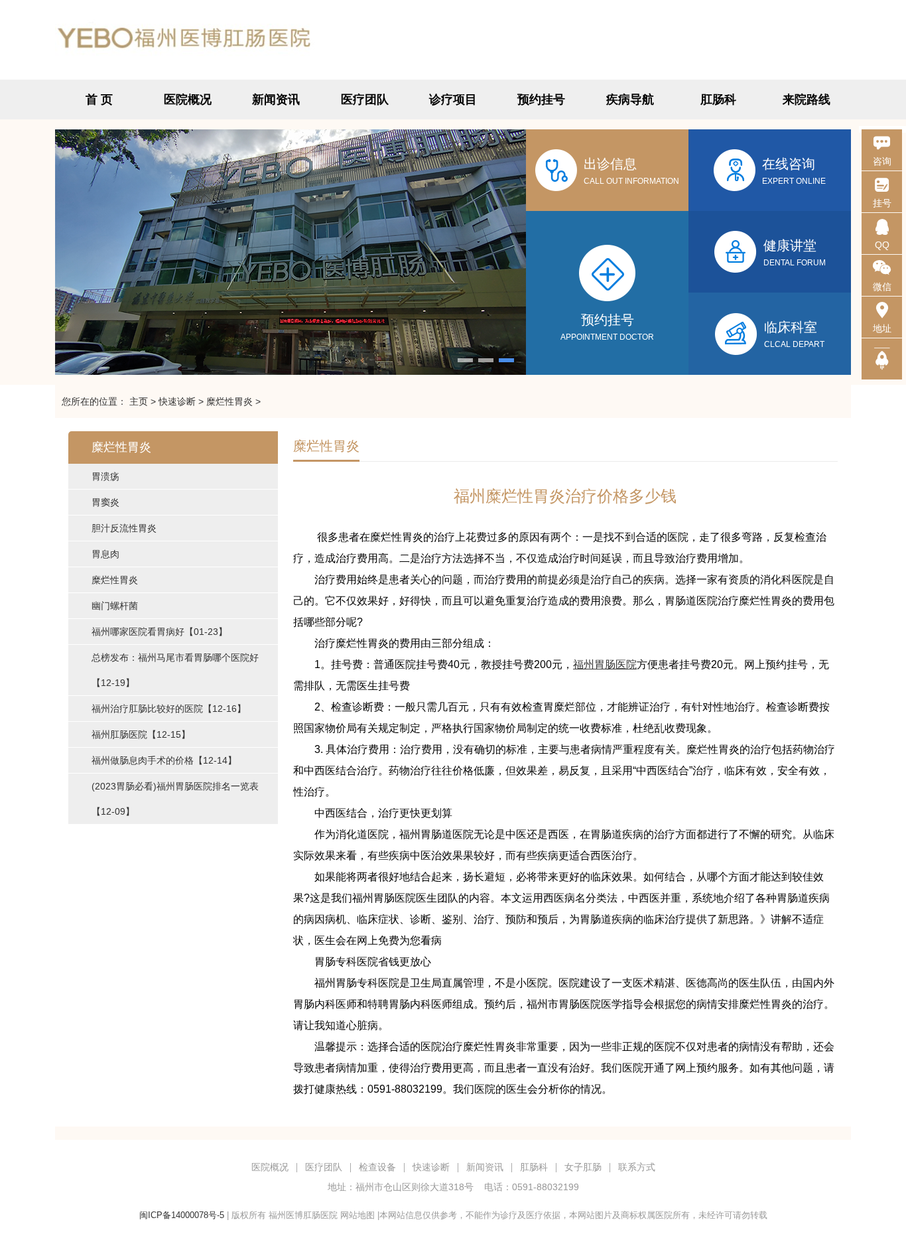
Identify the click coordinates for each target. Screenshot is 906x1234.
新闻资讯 (276, 99)
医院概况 (188, 99)
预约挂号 (541, 99)
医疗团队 (365, 99)
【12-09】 (175, 799)
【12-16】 (169, 708)
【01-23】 (159, 631)
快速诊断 (177, 401)
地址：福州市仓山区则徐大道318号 (401, 1187)
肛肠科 (718, 99)
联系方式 (636, 1167)
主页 (138, 401)
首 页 (99, 99)
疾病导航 (630, 99)
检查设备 (377, 1167)
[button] (465, 360)
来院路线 (806, 99)
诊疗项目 (453, 99)
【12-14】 (164, 760)
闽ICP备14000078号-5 (181, 1215)
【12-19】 (175, 670)
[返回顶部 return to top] (882, 358)
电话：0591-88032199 (531, 1187)
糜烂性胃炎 (229, 401)
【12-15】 (141, 734)
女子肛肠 (583, 1167)
